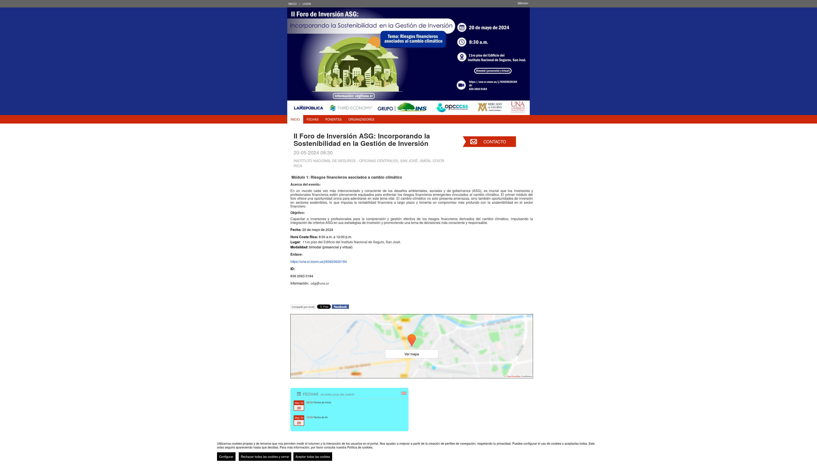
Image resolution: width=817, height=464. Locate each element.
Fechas (313, 119)
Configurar (226, 456)
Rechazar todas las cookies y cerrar (265, 456)
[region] (408, 449)
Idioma (522, 3)
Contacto (494, 141)
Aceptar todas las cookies (313, 456)
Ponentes (333, 119)
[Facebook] (340, 306)
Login (307, 4)
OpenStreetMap (514, 376)
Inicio (292, 4)
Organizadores (361, 119)
